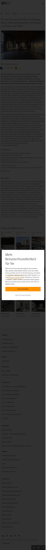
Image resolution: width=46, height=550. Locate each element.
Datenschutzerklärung (15, 277)
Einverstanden (23, 289)
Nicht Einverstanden (23, 295)
